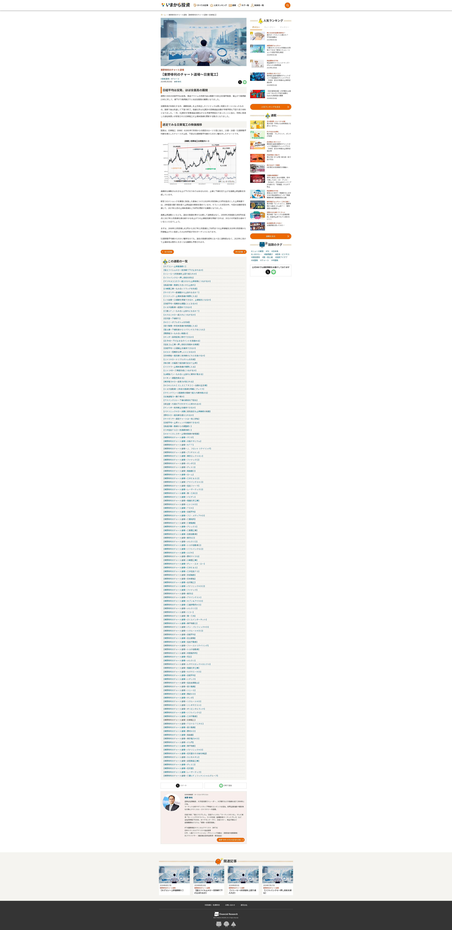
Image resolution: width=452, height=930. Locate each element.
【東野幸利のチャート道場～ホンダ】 (179, 697)
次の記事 (239, 251)
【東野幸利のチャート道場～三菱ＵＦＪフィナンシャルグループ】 (191, 775)
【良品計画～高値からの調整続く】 (178, 426)
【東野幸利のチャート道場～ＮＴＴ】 (179, 444)
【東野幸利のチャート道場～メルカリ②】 (180, 608)
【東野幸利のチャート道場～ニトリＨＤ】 (180, 504)
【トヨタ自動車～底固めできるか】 (178, 307)
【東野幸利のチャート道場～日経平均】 (179, 511)
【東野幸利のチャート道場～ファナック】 (180, 589)
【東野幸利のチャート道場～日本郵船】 (179, 578)
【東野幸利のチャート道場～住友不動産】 (180, 641)
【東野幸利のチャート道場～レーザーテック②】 (183, 489)
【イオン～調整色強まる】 (174, 377)
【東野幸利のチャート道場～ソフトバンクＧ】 (182, 712)
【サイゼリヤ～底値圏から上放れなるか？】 (181, 292)
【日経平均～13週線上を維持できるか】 (180, 348)
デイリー (256, 27)
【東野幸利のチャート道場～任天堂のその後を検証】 (185, 753)
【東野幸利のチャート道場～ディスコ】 (179, 467)
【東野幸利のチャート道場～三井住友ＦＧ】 (181, 571)
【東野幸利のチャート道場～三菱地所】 (179, 519)
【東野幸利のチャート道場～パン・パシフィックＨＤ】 (186, 626)
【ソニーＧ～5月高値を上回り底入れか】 (180, 273)
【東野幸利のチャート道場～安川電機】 (179, 686)
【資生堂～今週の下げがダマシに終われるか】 (182, 403)
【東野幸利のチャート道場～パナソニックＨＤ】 (183, 749)
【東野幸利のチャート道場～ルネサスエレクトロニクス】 (187, 664)
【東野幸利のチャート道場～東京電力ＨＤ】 (181, 738)
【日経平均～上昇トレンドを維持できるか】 (181, 422)
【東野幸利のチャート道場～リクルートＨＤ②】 (183, 630)
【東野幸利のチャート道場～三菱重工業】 (180, 530)
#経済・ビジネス (282, 254)
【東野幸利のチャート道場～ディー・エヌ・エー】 (184, 563)
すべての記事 (202, 5)
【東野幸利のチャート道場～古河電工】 (179, 582)
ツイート (183, 785)
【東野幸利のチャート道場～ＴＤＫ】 (179, 507)
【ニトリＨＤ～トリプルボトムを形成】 (179, 359)
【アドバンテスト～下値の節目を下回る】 (180, 400)
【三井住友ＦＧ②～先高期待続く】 (178, 429)
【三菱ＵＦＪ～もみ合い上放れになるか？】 (181, 310)
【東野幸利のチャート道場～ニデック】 (179, 679)
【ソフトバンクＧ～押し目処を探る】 (179, 277)
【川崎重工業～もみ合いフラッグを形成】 (180, 288)
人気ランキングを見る (270, 106)
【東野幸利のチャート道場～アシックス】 (180, 526)
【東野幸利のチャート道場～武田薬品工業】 (181, 760)
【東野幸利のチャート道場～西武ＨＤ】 (179, 693)
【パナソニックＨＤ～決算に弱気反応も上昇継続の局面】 (187, 411)
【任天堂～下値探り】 (172, 318)
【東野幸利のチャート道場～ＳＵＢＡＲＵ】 (181, 757)
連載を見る (270, 236)
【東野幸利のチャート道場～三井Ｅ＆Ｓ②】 (181, 478)
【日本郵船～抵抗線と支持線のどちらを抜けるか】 (184, 355)
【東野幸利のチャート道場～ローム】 (179, 474)
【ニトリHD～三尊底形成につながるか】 (180, 370)
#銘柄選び (268, 254)
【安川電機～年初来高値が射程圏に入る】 (180, 325)
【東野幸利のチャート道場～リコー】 (179, 612)
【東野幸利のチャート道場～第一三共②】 (180, 493)
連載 (234, 5)
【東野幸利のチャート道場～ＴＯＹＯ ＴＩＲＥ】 (183, 723)
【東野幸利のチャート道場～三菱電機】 (179, 522)
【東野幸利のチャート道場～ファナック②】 (181, 459)
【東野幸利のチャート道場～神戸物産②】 (180, 623)
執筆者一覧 (259, 5)
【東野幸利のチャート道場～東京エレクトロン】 (183, 455)
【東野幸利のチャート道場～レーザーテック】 (182, 772)
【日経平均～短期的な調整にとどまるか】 (180, 303)
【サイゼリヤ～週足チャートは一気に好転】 (181, 418)
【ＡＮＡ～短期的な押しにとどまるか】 (179, 351)
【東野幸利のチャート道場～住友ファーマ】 (181, 485)
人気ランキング (220, 5)
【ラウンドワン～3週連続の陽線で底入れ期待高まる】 (186, 392)
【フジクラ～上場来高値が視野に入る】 (179, 366)
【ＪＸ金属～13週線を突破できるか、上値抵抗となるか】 (187, 299)
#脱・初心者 (267, 257)
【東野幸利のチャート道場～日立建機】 (179, 638)
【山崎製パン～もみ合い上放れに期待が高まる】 (183, 374)
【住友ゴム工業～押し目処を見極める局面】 (181, 344)
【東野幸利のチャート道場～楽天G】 (178, 593)
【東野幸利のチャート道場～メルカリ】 (179, 660)
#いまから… (256, 254)
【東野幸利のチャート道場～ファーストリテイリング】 (186, 645)
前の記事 (168, 251)
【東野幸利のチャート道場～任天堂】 (179, 768)
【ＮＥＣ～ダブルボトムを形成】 (177, 322)
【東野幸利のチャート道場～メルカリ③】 (180, 541)
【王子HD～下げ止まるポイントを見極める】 (182, 340)
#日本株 (274, 251)
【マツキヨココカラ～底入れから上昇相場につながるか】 (187, 281)
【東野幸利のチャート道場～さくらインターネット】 (185, 619)
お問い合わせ (230, 905)
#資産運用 (165, 78)
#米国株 (254, 260)
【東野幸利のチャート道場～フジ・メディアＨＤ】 (184, 515)
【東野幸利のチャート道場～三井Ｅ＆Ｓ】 (180, 567)
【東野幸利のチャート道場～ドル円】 (179, 742)
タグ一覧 (245, 5)
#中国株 (274, 260)
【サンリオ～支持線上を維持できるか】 (179, 407)
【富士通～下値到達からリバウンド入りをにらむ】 (184, 329)
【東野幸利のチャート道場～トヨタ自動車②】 (182, 545)
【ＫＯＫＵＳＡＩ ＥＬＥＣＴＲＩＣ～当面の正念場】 (185, 385)
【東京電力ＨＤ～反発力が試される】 (179, 381)
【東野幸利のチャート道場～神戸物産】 (179, 745)
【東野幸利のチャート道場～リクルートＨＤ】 (182, 701)
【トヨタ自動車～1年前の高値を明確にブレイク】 (184, 389)
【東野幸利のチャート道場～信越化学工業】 (181, 500)
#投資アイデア (281, 257)
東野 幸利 (177, 81)
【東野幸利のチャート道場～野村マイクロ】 (181, 556)
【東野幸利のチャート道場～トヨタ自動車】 (181, 649)
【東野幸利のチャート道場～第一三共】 (179, 615)
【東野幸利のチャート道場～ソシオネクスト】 (182, 705)
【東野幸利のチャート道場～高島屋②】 (179, 470)
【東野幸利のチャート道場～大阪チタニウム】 (182, 441)
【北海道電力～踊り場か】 (174, 396)
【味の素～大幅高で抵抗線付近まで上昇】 (180, 363)
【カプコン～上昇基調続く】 (175, 266)
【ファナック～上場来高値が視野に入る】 (180, 296)
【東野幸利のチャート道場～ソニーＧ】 (179, 690)
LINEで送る (227, 785)
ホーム (163, 15)
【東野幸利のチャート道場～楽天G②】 (179, 537)
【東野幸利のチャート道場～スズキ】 (179, 552)
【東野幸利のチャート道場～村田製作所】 (180, 653)
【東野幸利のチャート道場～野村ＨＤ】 (179, 731)
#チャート (175, 78)
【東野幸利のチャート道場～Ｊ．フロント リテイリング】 (187, 448)
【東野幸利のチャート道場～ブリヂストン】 (181, 452)
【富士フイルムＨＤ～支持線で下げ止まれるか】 (183, 270)
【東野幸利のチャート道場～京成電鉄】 (179, 574)
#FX (267, 251)
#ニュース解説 (257, 251)
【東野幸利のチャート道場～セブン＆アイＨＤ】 (183, 600)
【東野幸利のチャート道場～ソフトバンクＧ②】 (183, 548)
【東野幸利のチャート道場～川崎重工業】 (180, 560)
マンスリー (284, 27)
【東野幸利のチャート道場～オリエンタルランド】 (184, 708)
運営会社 (244, 905)
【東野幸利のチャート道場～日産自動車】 (180, 534)
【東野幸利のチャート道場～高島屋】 (179, 734)
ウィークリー (269, 27)
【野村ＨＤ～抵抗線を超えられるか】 (179, 415)
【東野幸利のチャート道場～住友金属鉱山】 (181, 682)
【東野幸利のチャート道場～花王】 (178, 656)
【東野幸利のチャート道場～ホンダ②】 (179, 463)
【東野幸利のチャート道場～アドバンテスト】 (182, 597)
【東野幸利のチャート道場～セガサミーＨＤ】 (182, 671)
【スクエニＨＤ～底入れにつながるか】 (179, 314)
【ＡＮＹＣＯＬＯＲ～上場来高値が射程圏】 (181, 433)
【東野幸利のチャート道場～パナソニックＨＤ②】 (184, 586)
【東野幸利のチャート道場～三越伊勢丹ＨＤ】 (182, 604)
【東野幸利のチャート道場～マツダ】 (179, 437)
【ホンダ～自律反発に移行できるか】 (179, 336)
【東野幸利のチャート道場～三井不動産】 (180, 716)
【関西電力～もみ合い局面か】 (176, 333)
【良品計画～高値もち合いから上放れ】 (179, 284)
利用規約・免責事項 (212, 905)
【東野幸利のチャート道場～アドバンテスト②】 (183, 481)
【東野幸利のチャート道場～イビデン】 (179, 496)
